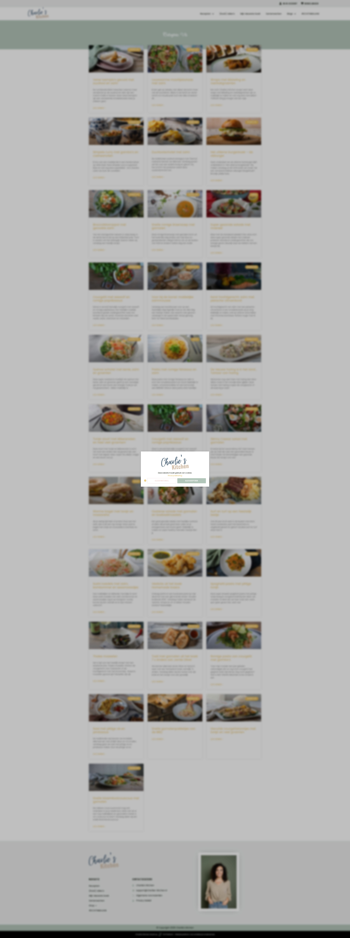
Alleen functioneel (162, 481)
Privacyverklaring (175, 475)
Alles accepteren (191, 481)
